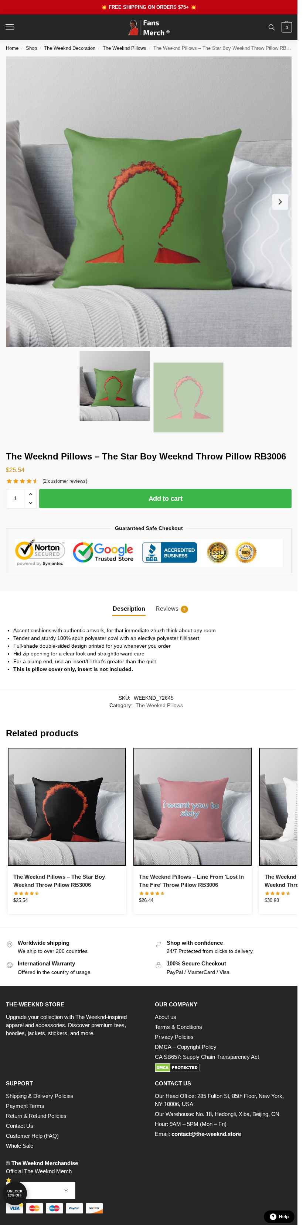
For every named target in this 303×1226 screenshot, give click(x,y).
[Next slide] (280, 202)
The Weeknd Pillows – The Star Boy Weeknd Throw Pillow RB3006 (59, 881)
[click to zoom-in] (151, 201)
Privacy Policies (174, 1037)
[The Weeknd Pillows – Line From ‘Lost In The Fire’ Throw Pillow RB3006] (192, 806)
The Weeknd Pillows (124, 48)
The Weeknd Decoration (69, 48)
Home (12, 48)
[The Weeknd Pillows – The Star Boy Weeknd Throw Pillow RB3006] (66, 806)
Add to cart (166, 498)
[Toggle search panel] (271, 27)
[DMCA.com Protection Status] (223, 1067)
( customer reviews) (64, 481)
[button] (286, 27)
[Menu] (17, 27)
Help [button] (284, 1216)
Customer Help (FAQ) (32, 1136)
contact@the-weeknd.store (206, 1134)
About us (165, 1017)
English (35, 1190)
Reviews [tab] (170, 609)
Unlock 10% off (15, 1193)
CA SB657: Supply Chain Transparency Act (207, 1057)
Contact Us (19, 1126)
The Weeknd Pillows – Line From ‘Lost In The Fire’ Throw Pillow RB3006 (191, 881)
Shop (31, 48)
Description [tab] (129, 609)
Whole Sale (19, 1146)
